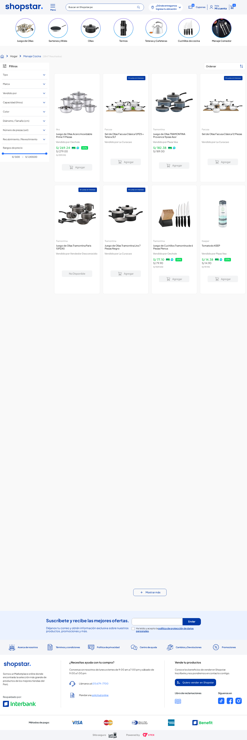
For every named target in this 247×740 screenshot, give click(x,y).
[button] (54, 7)
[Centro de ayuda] (144, 647)
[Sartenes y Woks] (58, 30)
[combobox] (105, 7)
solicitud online (100, 695)
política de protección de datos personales (165, 630)
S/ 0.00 (16, 157)
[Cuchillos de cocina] (189, 30)
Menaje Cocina (32, 56)
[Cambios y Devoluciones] (184, 647)
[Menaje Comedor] (222, 30)
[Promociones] (224, 647)
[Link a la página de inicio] (3, 56)
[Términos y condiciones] (63, 647)
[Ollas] (91, 30)
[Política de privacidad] (103, 647)
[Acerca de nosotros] (23, 647)
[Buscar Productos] (140, 7)
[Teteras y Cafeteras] (156, 30)
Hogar (14, 56)
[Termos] (123, 30)
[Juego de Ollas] (25, 30)
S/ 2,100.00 (29, 157)
